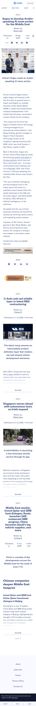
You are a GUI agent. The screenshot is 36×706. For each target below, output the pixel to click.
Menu (17, 704)
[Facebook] (12, 42)
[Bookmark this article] (33, 36)
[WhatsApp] (26, 42)
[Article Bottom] (18, 250)
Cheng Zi (18, 312)
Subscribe (18, 686)
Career (18, 692)
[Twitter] (16, 42)
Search (6, 704)
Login (29, 704)
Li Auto (10, 374)
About (18, 681)
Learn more (15, 697)
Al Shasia (18, 538)
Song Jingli (18, 31)
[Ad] (18, 278)
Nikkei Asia (18, 417)
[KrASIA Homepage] (18, 3)
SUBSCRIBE (30, 3)
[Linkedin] (22, 42)
